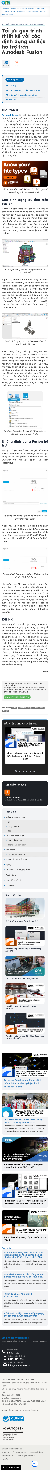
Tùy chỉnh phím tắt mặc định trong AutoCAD (21, 1007)
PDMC (14, 708)
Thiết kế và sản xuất (15, 836)
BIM (9, 822)
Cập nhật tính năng (16, 854)
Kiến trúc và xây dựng (15, 817)
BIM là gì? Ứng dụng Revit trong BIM (21, 921)
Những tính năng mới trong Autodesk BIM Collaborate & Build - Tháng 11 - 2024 (25, 756)
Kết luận (13, 99)
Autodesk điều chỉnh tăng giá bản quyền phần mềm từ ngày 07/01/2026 (23, 1165)
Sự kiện (9, 864)
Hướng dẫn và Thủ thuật (17, 859)
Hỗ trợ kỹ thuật (36, 1452)
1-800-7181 (13, 1352)
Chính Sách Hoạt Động (12, 1449)
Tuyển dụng (11, 875)
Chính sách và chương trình (18, 870)
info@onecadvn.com (19, 1365)
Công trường (13, 826)
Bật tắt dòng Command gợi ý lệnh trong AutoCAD (23, 950)
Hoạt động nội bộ (13, 880)
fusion (35, 708)
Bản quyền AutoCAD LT (28, 1455)
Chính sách (11, 885)
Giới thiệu (12, 85)
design (5, 711)
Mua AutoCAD (8, 1455)
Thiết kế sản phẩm (16, 840)
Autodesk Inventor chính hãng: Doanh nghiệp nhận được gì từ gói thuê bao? (24, 1275)
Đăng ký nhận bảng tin (17, 697)
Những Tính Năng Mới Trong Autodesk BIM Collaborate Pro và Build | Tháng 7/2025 (25, 1202)
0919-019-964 (16, 1359)
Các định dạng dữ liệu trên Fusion (24, 90)
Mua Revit (6, 1459)
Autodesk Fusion (10, 115)
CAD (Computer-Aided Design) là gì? (21, 978)
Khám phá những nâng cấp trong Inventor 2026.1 (25, 1238)
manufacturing (25, 708)
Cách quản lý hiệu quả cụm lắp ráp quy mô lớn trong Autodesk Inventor (24, 1314)
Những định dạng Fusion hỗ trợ (22, 95)
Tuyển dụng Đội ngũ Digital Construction (18, 1294)
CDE (9, 831)
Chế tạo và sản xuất (17, 845)
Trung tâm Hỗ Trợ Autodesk (14, 1452)
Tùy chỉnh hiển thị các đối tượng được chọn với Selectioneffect (24, 1037)
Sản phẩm (10, 850)
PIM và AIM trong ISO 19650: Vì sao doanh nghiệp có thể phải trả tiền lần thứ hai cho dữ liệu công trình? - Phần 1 (24, 1254)
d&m (42, 708)
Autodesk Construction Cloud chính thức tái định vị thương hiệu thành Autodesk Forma (22, 1083)
